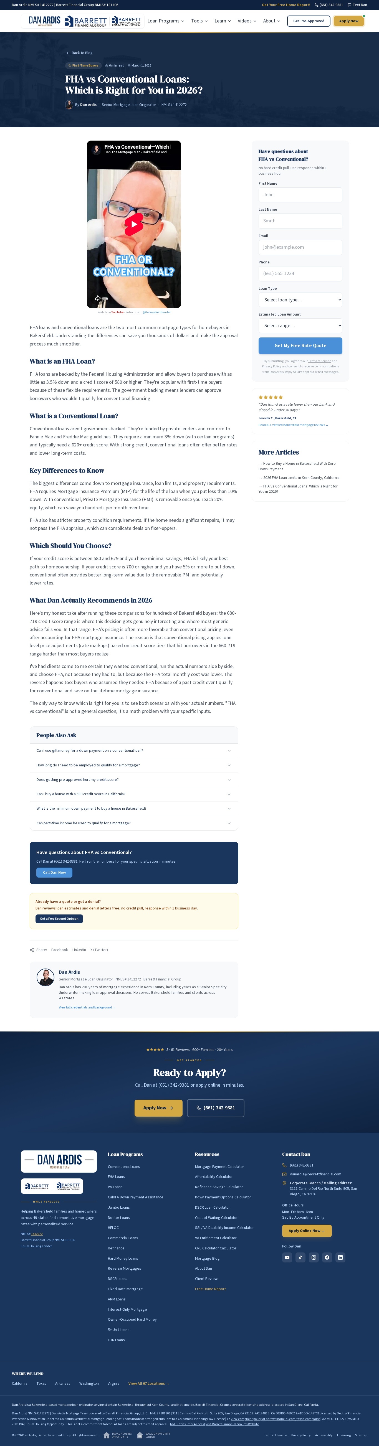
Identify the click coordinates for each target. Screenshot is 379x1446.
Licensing (344, 1435)
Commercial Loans (123, 1238)
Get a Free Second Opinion (59, 918)
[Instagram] (314, 1257)
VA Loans (115, 1187)
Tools (197, 20)
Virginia (114, 1383)
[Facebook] (327, 1257)
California (19, 1383)
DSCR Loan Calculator (212, 1207)
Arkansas (62, 1383)
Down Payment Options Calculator (223, 1197)
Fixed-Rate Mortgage (125, 1289)
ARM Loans (117, 1299)
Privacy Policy (271, 366)
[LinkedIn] (340, 1257)
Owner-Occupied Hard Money (132, 1319)
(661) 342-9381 (331, 5)
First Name (268, 183)
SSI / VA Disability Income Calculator (224, 1228)
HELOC (113, 1228)
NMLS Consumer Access (187, 1424)
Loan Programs (163, 20)
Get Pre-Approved (308, 21)
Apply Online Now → (307, 1231)
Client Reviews (207, 1279)
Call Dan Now (54, 872)
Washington (89, 1383)
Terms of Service (319, 361)
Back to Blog (82, 53)
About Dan (203, 1268)
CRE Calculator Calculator (215, 1248)
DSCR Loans (117, 1279)
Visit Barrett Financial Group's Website (232, 1424)
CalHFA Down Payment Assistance (135, 1197)
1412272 (37, 1234)
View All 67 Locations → (149, 1383)
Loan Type (268, 288)
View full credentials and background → (87, 1007)
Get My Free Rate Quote (301, 345)
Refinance (116, 1248)
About (269, 20)
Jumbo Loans (119, 1207)
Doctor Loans (119, 1218)
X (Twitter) (99, 950)
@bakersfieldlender (157, 312)
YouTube (117, 312)
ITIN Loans (116, 1340)
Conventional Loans (124, 1167)
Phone (264, 262)
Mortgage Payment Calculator (219, 1167)
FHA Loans (116, 1177)
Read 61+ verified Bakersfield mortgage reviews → (294, 425)
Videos (245, 20)
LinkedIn (79, 950)
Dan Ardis (88, 105)
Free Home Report (210, 1289)
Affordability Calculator (214, 1177)
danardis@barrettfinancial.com (315, 1174)
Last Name (268, 209)
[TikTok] (300, 1257)
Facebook (59, 950)
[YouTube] (287, 1257)
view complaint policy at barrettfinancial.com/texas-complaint (275, 1419)
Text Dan (360, 5)
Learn (220, 20)
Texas (41, 1383)
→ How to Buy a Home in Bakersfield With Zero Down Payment (297, 466)
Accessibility (324, 1435)
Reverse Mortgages (124, 1268)
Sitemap (361, 1435)
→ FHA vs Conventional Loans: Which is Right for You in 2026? (298, 489)
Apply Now (348, 21)
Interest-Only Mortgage (127, 1309)
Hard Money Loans (123, 1258)
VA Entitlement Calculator (216, 1238)
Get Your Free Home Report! (286, 5)
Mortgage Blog (207, 1258)
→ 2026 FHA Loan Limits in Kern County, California (299, 478)
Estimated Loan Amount (280, 314)
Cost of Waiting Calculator (216, 1218)
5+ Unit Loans (119, 1330)
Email (263, 236)
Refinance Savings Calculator (219, 1187)
